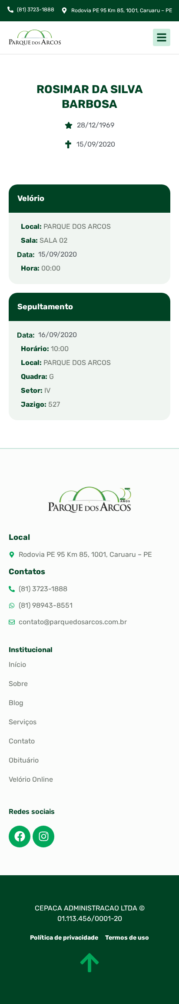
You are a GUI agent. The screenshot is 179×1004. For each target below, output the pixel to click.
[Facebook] (19, 836)
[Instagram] (43, 836)
